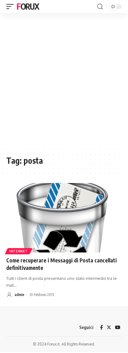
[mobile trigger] (11, 6)
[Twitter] (109, 327)
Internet (18, 251)
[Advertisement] (64, 80)
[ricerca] (100, 7)
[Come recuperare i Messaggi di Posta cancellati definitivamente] (64, 217)
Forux (28, 6)
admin (19, 294)
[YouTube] (117, 327)
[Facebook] (101, 327)
